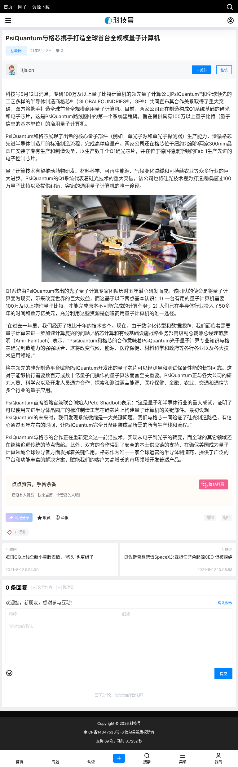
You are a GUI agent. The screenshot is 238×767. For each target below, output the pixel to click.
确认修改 (225, 602)
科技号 (135, 723)
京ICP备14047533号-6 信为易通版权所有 (119, 732)
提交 (223, 673)
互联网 (16, 50)
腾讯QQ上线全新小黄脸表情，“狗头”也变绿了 (50, 557)
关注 (203, 70)
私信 (224, 70)
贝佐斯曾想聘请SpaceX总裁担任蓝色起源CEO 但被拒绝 (178, 557)
